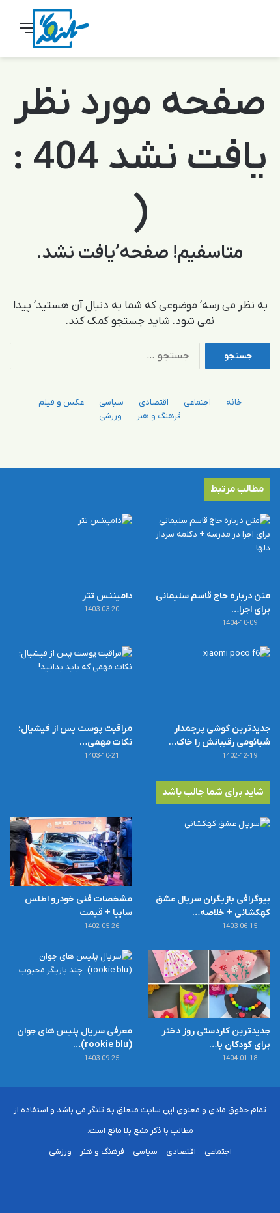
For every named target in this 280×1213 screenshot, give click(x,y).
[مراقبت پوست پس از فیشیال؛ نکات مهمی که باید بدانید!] (71, 680)
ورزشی (110, 415)
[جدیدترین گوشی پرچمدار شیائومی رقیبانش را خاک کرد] (209, 680)
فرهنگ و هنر (159, 415)
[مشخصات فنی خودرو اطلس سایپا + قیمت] (71, 851)
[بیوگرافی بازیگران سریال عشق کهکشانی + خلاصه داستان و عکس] (209, 851)
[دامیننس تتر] (71, 548)
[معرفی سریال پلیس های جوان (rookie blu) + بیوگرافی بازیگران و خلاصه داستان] (71, 984)
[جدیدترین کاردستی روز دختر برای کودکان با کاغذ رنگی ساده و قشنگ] (209, 984)
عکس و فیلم (61, 402)
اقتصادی (154, 402)
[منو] (26, 33)
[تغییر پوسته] (231, 33)
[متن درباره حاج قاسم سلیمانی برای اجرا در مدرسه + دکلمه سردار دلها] (209, 548)
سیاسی (111, 402)
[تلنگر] (61, 28)
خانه (234, 402)
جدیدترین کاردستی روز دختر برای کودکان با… (215, 1038)
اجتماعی (197, 402)
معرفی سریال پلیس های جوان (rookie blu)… (74, 1038)
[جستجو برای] (253, 33)
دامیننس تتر (107, 596)
